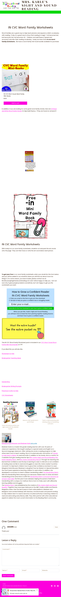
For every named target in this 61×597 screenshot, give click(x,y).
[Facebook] (51, 586)
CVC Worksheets (7, 395)
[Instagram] (58, 586)
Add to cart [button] (15, 103)
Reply (56, 527)
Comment (6, 549)
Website (45, 570)
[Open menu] (30, 12)
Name (4, 570)
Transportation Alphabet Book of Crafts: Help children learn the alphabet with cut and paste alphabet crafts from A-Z (23, 590)
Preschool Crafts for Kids (10, 391)
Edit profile (33, 443)
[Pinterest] (54, 586)
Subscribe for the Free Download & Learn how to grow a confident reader (30, 308)
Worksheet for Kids (8, 354)
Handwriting (6, 382)
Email (24, 570)
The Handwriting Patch (50, 472)
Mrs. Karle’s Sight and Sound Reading (42, 457)
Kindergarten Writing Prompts (11, 386)
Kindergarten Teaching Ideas (11, 358)
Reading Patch (9, 485)
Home (4, 584)
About (4, 588)
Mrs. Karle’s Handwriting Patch (30, 460)
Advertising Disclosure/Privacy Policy (15, 586)
